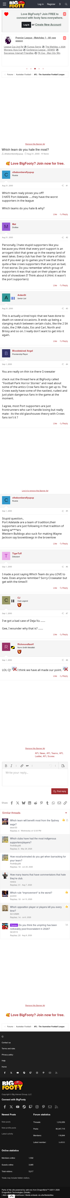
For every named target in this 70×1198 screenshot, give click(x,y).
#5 (67, 510)
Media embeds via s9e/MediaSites (39, 1195)
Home (4, 1066)
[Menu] (4, 4)
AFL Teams (52, 753)
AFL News (40, 753)
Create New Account (48, 24)
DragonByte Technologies (12, 1192)
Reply (65, 214)
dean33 (13, 827)
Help (3, 1060)
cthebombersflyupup (13, 153)
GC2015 (14, 931)
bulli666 (62, 1142)
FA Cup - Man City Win (49, 53)
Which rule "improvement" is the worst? (31, 892)
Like (55, 214)
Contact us (6, 1042)
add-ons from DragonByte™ (37, 1189)
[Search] (66, 4)
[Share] (62, 185)
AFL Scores (49, 756)
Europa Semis (34, 46)
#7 (67, 613)
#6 (67, 566)
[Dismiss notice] (64, 14)
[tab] (27, 68)
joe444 (13, 895)
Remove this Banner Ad (35, 143)
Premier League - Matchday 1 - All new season (35, 39)
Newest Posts (9, 1114)
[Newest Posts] (60, 4)
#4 (67, 364)
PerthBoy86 (15, 845)
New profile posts (9, 1127)
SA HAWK (14, 913)
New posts (6, 1121)
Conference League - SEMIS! (40, 49)
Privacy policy (7, 1054)
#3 (67, 308)
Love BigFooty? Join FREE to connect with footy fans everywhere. (40, 16)
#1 (67, 185)
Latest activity (7, 1133)
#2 (67, 237)
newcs (13, 881)
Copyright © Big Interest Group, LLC (17, 1094)
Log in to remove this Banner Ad (35, 490)
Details (27, 1192)
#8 (67, 660)
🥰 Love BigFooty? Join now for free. (35, 163)
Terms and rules (8, 1048)
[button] (5, 765)
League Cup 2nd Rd (13, 46)
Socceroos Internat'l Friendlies (19, 53)
